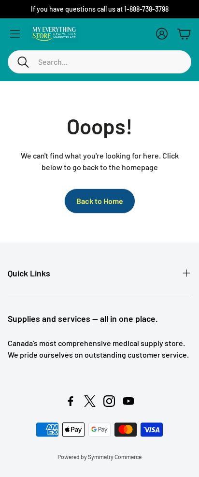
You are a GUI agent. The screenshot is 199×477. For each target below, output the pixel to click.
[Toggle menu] (15, 34)
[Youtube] (128, 401)
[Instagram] (109, 401)
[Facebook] (70, 401)
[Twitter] (90, 401)
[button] (99, 62)
